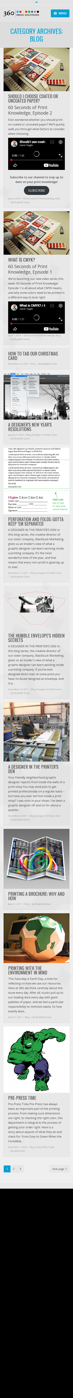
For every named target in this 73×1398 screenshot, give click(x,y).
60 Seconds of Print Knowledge (38, 198)
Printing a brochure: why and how (36, 895)
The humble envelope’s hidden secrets (36, 637)
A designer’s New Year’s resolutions (30, 426)
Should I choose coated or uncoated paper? (33, 98)
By (20, 202)
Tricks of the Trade (44, 1147)
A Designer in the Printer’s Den (33, 768)
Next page (58, 1169)
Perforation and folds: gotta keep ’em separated (35, 521)
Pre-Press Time (22, 1097)
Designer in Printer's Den (44, 434)
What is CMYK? (21, 259)
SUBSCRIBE (36, 190)
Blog (57, 198)
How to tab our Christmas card (33, 355)
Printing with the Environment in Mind (27, 970)
